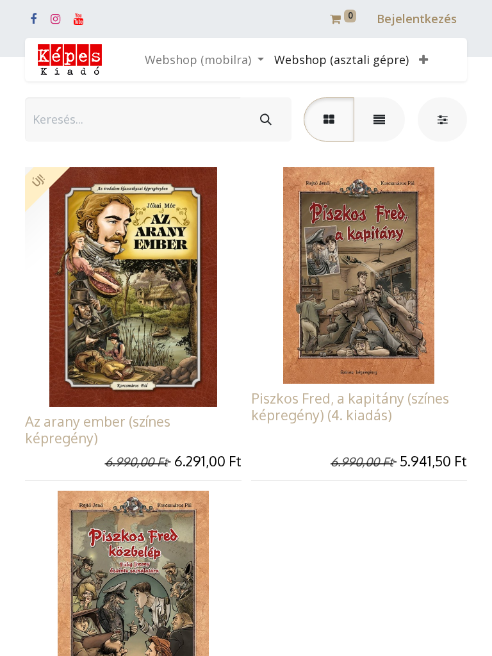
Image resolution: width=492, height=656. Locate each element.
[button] (423, 60)
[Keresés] (265, 119)
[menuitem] (341, 60)
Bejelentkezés (417, 18)
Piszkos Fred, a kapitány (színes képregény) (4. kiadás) (350, 406)
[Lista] (379, 119)
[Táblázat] (329, 119)
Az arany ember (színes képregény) (97, 430)
